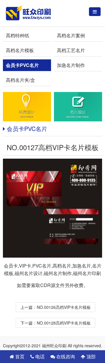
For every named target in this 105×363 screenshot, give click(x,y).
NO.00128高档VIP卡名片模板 (64, 323)
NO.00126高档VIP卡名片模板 (64, 307)
